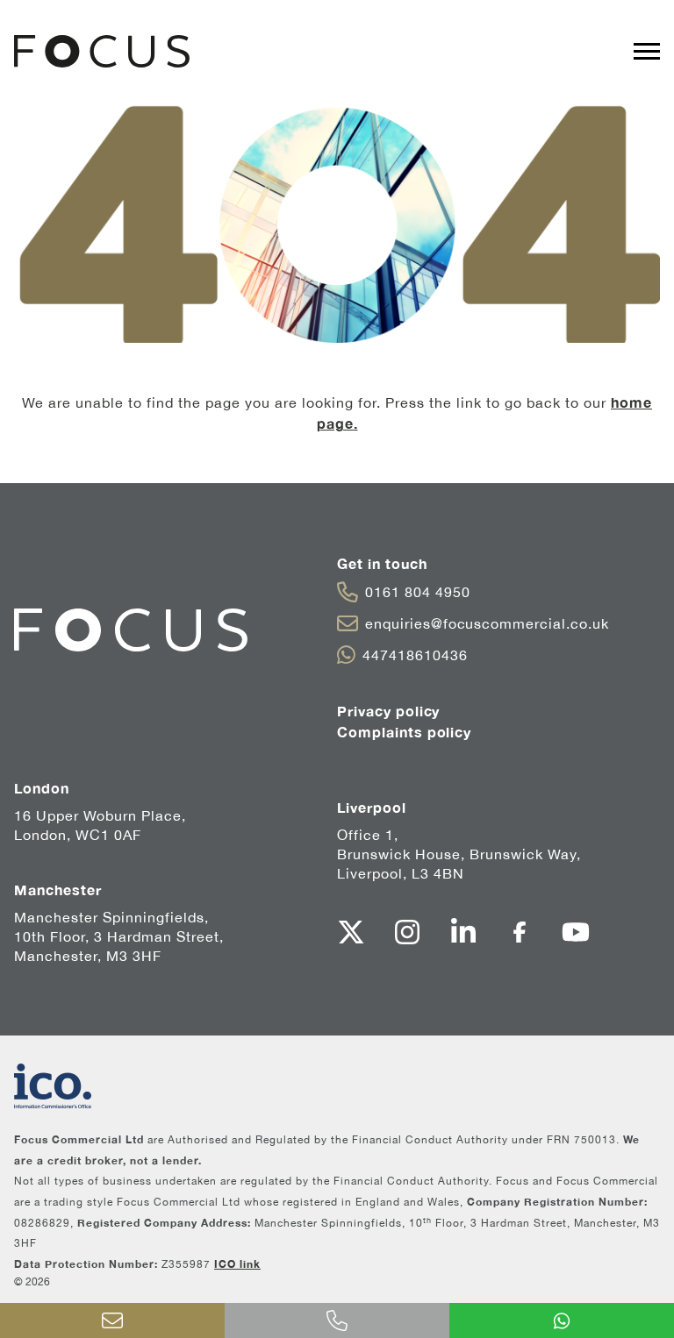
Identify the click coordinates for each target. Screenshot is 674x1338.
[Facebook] (520, 932)
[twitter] (351, 932)
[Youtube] (576, 932)
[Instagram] (407, 932)
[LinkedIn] (463, 932)
